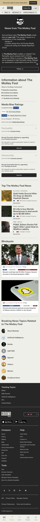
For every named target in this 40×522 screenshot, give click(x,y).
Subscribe (26, 8)
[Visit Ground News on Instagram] (14, 490)
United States (6, 403)
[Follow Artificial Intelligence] (36, 12)
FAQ (21, 436)
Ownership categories (16, 158)
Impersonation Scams (26, 457)
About (3, 434)
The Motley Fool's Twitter (10, 95)
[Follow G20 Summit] (20, 12)
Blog (2, 442)
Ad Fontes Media (14, 112)
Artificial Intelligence (28, 12)
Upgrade (19, 148)
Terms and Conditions (24, 504)
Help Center (23, 434)
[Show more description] (20, 64)
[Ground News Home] (10, 8)
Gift (2, 453)
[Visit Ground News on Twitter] (9, 490)
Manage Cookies (22, 498)
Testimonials (5, 444)
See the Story (16, 203)
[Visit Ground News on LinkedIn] (20, 490)
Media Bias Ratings (18, 122)
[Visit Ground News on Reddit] (26, 490)
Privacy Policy (10, 498)
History (3, 436)
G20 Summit (15, 12)
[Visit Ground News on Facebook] (4, 490)
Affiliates (4, 461)
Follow (19, 69)
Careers (3, 458)
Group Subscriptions (7, 447)
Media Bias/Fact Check (18, 115)
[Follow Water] (9, 12)
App (2, 469)
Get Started (33, 2)
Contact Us (23, 439)
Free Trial (4, 455)
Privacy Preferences (8, 504)
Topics (22, 455)
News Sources (24, 452)
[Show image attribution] (36, 246)
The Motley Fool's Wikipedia (11, 98)
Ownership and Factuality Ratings (27, 445)
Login (35, 8)
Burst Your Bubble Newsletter (10, 480)
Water (6, 12)
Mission (3, 439)
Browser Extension (7, 472)
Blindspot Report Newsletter (9, 477)
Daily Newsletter (6, 474)
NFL (2, 400)
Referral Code (24, 449)
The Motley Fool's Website (10, 92)
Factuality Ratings (15, 131)
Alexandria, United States (14, 30)
